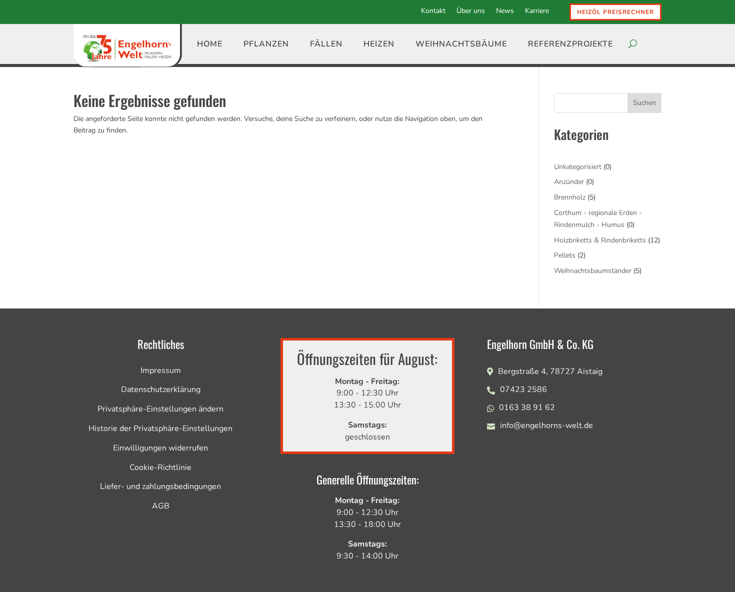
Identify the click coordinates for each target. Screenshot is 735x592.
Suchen (644, 103)
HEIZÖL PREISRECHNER (615, 12)
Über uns (470, 12)
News (505, 12)
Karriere (537, 12)
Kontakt (433, 12)
